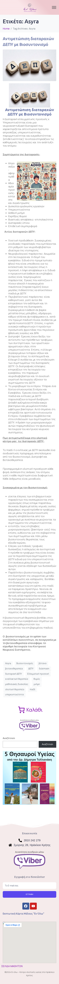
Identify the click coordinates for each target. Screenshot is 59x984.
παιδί (32, 689)
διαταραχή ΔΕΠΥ (13, 673)
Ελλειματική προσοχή (38, 673)
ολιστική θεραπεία (14, 689)
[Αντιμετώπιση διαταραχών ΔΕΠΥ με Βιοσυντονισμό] (29, 65)
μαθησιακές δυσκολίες (16, 684)
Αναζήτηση (9, 738)
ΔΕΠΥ (30, 668)
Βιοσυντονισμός (24, 663)
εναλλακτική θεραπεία (16, 678)
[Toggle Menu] (54, 7)
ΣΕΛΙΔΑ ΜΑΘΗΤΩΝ (12, 966)
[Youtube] (33, 906)
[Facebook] (25, 906)
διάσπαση (44, 668)
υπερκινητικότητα (14, 694)
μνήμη (37, 684)
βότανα (42, 663)
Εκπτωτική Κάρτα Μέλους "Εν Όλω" (23, 913)
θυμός (36, 678)
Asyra (8, 663)
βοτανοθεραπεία (14, 668)
